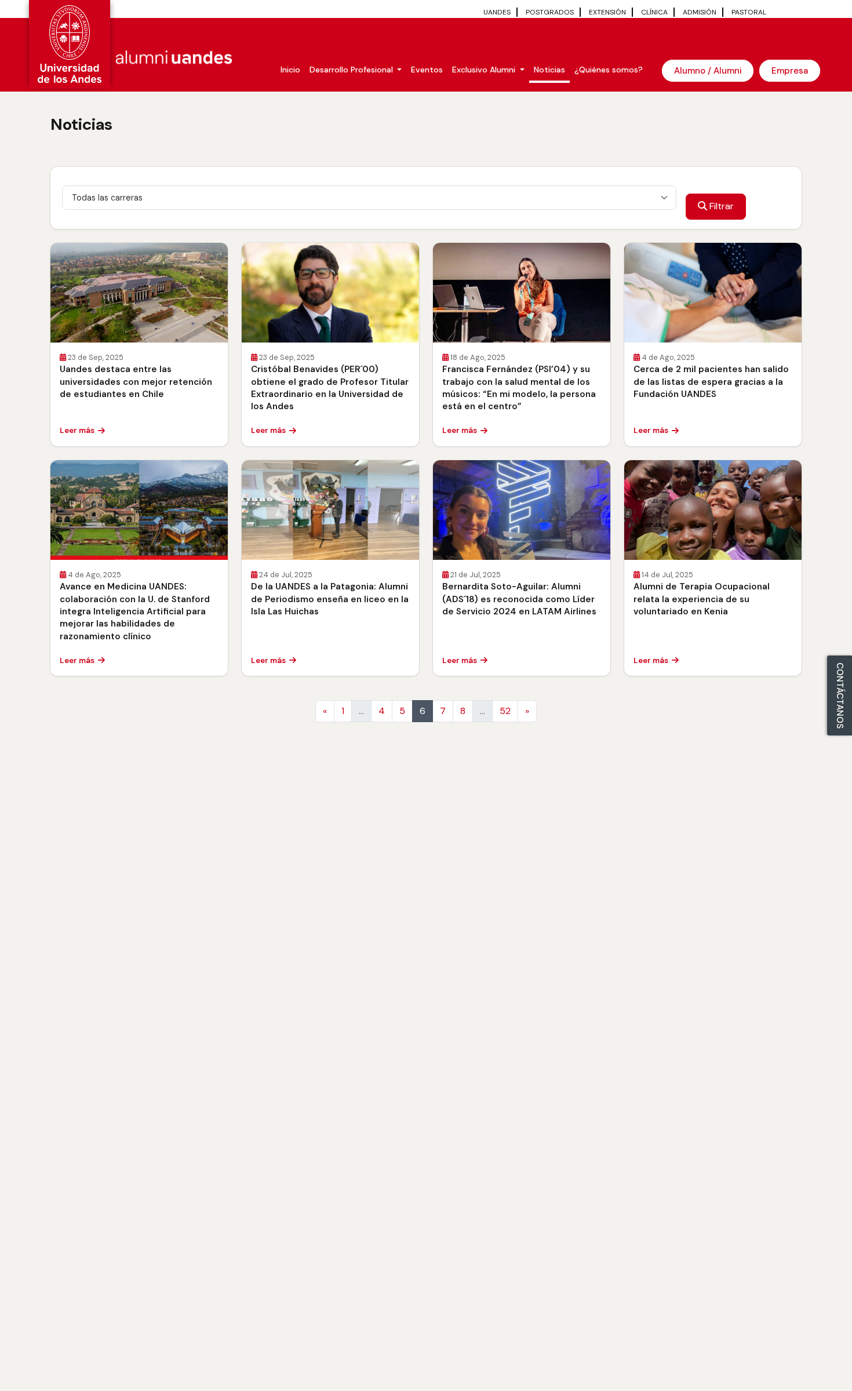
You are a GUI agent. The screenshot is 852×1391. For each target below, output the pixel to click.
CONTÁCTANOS (840, 695)
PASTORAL (748, 12)
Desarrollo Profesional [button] (352, 69)
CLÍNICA (654, 12)
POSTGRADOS (550, 12)
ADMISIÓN (699, 12)
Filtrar (720, 206)
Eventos (427, 69)
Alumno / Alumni (707, 71)
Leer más (77, 430)
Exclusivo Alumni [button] (485, 69)
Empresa (789, 71)
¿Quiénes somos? (608, 69)
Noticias (549, 69)
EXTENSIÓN (607, 12)
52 (505, 711)
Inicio (290, 69)
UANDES (497, 12)
